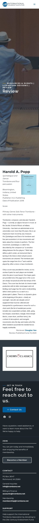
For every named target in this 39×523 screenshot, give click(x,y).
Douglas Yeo (30, 330)
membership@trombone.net (16, 501)
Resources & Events (20, 83)
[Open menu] (34, 4)
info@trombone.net (11, 487)
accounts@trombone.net (14, 494)
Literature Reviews (15, 85)
